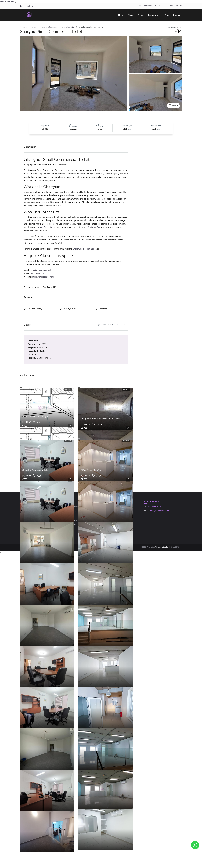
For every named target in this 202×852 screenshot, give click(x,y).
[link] (47, 407)
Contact (176, 15)
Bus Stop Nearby (34, 309)
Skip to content (7, 1)
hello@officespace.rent (40, 270)
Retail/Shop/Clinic (68, 27)
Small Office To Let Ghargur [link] (35, 416)
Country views (69, 309)
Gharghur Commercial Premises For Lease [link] (100, 418)
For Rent (34, 27)
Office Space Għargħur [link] (91, 470)
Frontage (103, 309)
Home (121, 15)
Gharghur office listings (83, 249)
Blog (167, 15)
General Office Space (49, 27)
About (131, 15)
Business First (94, 227)
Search (141, 15)
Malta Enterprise (45, 227)
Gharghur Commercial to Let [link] (35, 470)
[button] (176, 31)
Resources (153, 15)
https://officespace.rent (43, 277)
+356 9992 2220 (38, 273)
